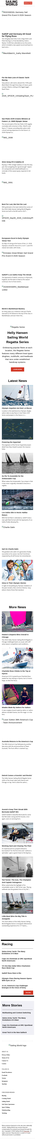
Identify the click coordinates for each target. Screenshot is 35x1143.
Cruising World (6, 1098)
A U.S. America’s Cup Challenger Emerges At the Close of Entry (15, 987)
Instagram (5, 1081)
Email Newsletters (7, 1072)
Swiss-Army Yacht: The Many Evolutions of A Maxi (13, 952)
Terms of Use (5, 1058)
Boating (4, 1095)
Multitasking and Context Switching (16, 1013)
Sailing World (6, 1101)
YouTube (4, 1084)
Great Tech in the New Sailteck (14, 1032)
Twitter (4, 1078)
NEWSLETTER (28, 3)
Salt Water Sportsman (8, 1104)
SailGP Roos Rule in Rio (11, 973)
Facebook (4, 1075)
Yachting (4, 1113)
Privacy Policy (6, 1055)
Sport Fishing (6, 1107)
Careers (4, 1063)
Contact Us (5, 1060)
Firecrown (26, 1131)
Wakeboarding (6, 1110)
